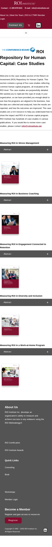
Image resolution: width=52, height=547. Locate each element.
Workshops (10, 492)
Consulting (9, 467)
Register (13, 520)
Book (7, 474)
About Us (4, 15)
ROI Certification (12, 443)
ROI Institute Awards (14, 450)
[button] (26, 149)
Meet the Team (16, 15)
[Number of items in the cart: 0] (29, 25)
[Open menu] (26, 33)
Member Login (11, 499)
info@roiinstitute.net (40, 8)
